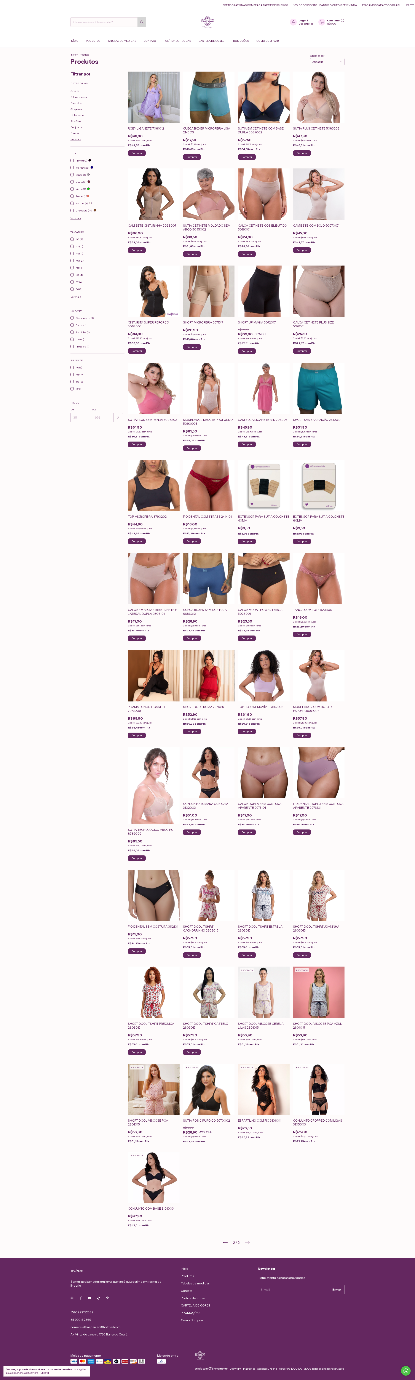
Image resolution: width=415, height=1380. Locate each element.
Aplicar (118, 417)
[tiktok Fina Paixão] (98, 1298)
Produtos (93, 40)
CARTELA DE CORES (211, 40)
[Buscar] (141, 22)
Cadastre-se (305, 23)
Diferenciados (78, 97)
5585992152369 (81, 1312)
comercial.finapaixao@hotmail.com (95, 1327)
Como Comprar (267, 40)
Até (94, 409)
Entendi (44, 1372)
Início (74, 40)
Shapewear (77, 109)
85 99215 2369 (80, 1320)
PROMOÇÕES (240, 40)
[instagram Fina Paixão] (71, 1298)
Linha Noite (77, 115)
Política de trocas (177, 40)
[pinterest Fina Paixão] (107, 1298)
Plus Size (75, 121)
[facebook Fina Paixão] (80, 1298)
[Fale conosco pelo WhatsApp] (406, 1371)
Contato (150, 40)
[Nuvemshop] (211, 1369)
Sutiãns (74, 91)
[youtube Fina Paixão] (89, 1298)
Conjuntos (76, 127)
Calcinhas (76, 103)
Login (302, 20)
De (72, 409)
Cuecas (74, 133)
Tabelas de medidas (122, 40)
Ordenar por (317, 55)
